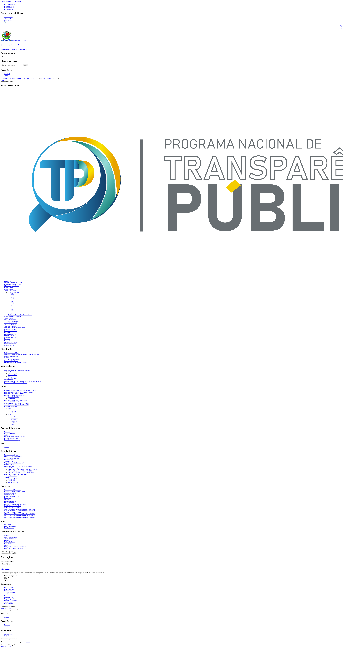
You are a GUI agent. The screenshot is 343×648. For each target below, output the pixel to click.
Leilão (6, 595)
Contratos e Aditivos (10, 343)
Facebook (7, 625)
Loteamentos (8, 543)
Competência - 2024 (13, 397)
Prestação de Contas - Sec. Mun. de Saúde (20, 315)
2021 (12, 302)
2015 (12, 311)
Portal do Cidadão (9, 335)
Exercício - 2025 (12, 371)
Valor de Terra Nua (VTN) (11, 359)
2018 (12, 307)
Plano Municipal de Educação (12, 490)
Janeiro (13, 410)
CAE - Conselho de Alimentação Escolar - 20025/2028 (19, 510)
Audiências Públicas (15, 78)
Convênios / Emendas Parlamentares (14, 327)
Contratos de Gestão (10, 329)
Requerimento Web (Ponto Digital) (14, 463)
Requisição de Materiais (11, 464)
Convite (6, 594)
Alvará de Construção (10, 537)
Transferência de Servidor (11, 458)
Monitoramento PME (10, 493)
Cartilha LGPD (12, 476)
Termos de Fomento (10, 324)
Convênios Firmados (10, 326)
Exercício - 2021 (12, 378)
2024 (12, 297)
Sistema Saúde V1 (13, 479)
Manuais (6, 357)
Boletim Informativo (10, 501)
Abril (12, 413)
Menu (2, 80)
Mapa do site (8, 20)
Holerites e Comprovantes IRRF (13, 456)
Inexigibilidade (8, 603)
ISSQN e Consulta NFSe (11, 353)
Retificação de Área (9, 542)
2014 (12, 313)
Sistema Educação (13, 482)
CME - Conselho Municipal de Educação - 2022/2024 (19, 514)
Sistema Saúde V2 (13, 480)
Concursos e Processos (10, 331)
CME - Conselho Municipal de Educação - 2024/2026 (19, 515)
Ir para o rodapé (9, 9)
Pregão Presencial (9, 589)
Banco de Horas (8, 459)
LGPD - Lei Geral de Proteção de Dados (15, 474)
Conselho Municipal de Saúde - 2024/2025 (16, 403)
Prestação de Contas (28, 78)
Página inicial (4, 78)
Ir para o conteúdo (10, 4)
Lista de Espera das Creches (12, 496)
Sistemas (6, 477)
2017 (37, 78)
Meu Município (8, 289)
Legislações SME (9, 502)
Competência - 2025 (13, 398)
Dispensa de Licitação (10, 600)
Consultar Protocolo (10, 337)
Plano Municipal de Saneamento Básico (15, 383)
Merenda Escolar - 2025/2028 (12, 512)
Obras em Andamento (10, 342)
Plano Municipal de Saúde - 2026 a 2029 (15, 400)
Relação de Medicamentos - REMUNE (15, 393)
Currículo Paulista (9, 494)
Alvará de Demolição (10, 538)
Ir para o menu (9, 6)
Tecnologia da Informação (11, 468)
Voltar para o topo (6, 608)
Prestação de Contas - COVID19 (13, 284)
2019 (12, 305)
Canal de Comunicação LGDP (13, 282)
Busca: (4, 65)
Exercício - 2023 (12, 375)
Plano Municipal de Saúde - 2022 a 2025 (15, 395)
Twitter (6, 626)
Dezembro (14, 416)
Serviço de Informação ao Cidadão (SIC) (15, 436)
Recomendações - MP (10, 334)
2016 (12, 310)
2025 (12, 295)
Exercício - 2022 (12, 376)
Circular (6, 499)
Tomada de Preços (9, 592)
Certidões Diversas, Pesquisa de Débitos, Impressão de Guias (21, 354)
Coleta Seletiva (8, 379)
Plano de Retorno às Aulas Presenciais (15, 504)
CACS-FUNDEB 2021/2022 (12, 506)
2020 (12, 303)
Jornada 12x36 (8, 461)
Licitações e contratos (10, 433)
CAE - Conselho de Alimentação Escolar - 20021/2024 (19, 509)
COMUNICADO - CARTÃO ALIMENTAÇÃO (18, 466)
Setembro (14, 421)
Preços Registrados (9, 599)
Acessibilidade (8, 17)
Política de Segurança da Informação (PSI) (20, 471)
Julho (12, 424)
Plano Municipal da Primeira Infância (14, 491)
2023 (12, 299)
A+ (341, 25)
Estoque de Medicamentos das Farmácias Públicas (18, 392)
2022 (12, 300)
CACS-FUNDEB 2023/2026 (12, 507)
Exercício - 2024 (12, 373)
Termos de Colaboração (11, 321)
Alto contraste (8, 18)
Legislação (7, 332)
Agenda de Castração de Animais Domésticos (17, 370)
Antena (6, 545)
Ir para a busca (9, 7)
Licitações (7, 340)
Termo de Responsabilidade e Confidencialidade (21, 472)
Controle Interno (9, 345)
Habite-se (7, 540)
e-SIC (6, 435)
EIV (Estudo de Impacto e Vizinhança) (15, 547)
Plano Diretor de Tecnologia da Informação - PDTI (22, 469)
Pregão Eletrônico (9, 587)
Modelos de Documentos (11, 356)
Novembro (14, 418)
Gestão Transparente (10, 319)
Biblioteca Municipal (10, 526)
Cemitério (7, 447)
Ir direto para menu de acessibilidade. (11, 1)
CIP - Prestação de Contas (11, 286)
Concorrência (8, 591)
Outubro (13, 419)
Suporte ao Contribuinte (11, 361)
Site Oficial (7, 524)
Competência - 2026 (13, 401)
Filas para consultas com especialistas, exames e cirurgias (20, 390)
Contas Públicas (8, 318)
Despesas (7, 339)
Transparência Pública (46, 78)
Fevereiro (14, 411)
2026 (12, 294)
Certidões (7, 535)
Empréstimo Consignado (11, 455)
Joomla (28, 642)
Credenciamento (8, 602)
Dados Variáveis (8, 287)
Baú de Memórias (9, 528)
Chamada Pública (9, 597)
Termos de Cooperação (10, 323)
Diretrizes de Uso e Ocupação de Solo (15, 548)
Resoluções (7, 498)
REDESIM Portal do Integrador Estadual (15, 362)
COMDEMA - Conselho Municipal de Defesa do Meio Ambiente (22, 381)
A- (341, 28)
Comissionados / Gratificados (12, 316)
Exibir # (4, 564)
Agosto (13, 422)
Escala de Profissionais (10, 406)
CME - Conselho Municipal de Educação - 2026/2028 (19, 517)
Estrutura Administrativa (11, 438)
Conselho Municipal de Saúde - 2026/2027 (16, 405)
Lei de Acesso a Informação (12, 440)
